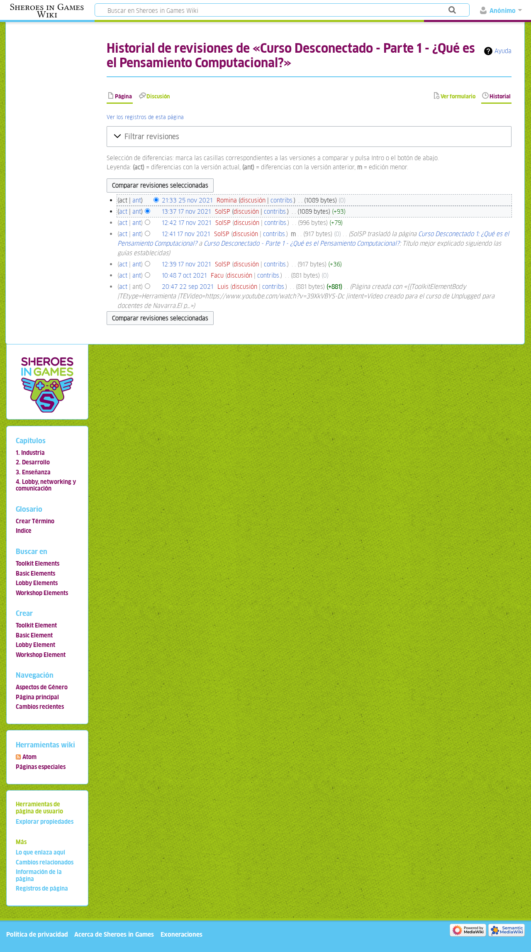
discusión (253, 200)
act (123, 211)
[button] (309, 136)
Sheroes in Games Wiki (47, 10)
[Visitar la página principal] (47, 384)
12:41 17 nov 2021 (186, 234)
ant (136, 200)
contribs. (282, 200)
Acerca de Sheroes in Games (114, 934)
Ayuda (503, 51)
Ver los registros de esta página (145, 117)
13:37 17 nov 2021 (186, 211)
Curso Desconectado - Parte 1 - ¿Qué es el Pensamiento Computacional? (301, 243)
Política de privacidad (37, 934)
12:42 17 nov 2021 (186, 223)
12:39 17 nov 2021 (186, 264)
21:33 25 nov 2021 (187, 200)
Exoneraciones (181, 934)
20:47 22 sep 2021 (187, 286)
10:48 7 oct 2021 (184, 275)
